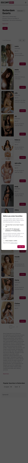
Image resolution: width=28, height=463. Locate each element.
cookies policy (13, 243)
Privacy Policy (16, 230)
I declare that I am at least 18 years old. (14, 225)
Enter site (21, 246)
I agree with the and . (13, 229)
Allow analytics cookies (11, 240)
